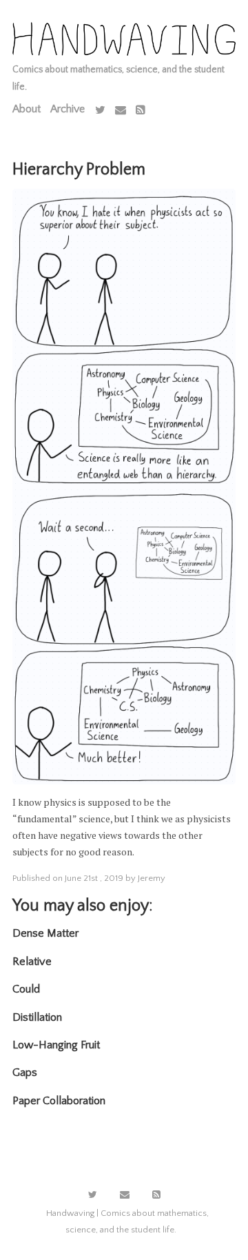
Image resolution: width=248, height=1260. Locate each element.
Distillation (37, 1017)
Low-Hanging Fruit (56, 1045)
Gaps (24, 1072)
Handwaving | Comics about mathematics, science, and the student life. (127, 1221)
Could (26, 989)
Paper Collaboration (58, 1101)
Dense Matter (45, 933)
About (26, 109)
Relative (32, 961)
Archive (67, 109)
